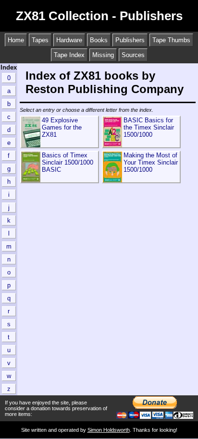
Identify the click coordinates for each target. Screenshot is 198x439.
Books (99, 40)
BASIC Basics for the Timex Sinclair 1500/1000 (149, 127)
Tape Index (69, 55)
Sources (133, 55)
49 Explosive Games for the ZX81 (62, 127)
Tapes (40, 40)
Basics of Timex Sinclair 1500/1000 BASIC (67, 162)
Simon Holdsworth (108, 430)
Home (16, 40)
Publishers (130, 40)
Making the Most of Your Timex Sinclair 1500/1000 (151, 162)
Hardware (69, 40)
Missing (103, 55)
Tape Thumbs (171, 40)
